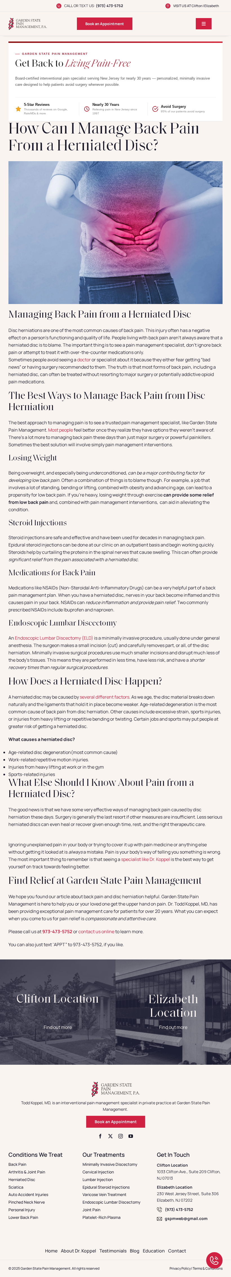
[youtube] (130, 1136)
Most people (60, 430)
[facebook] (100, 1136)
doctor (84, 360)
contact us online (96, 931)
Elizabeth (211, 5)
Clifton (197, 5)
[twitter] (110, 1136)
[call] (214, 1254)
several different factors (104, 697)
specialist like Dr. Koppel (145, 859)
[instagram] (120, 1136)
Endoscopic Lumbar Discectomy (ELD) (54, 638)
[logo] (27, 20)
